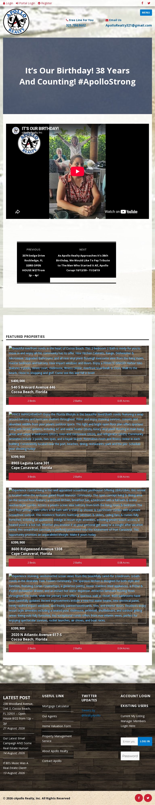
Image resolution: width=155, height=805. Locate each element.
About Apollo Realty (55, 751)
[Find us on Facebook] (142, 3)
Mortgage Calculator (55, 706)
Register (46, 3)
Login (9, 3)
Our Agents (49, 716)
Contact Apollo (52, 761)
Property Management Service (57, 738)
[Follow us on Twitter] (149, 3)
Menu (146, 12)
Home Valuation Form (56, 726)
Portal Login (26, 3)
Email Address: (131, 734)
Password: (128, 748)
